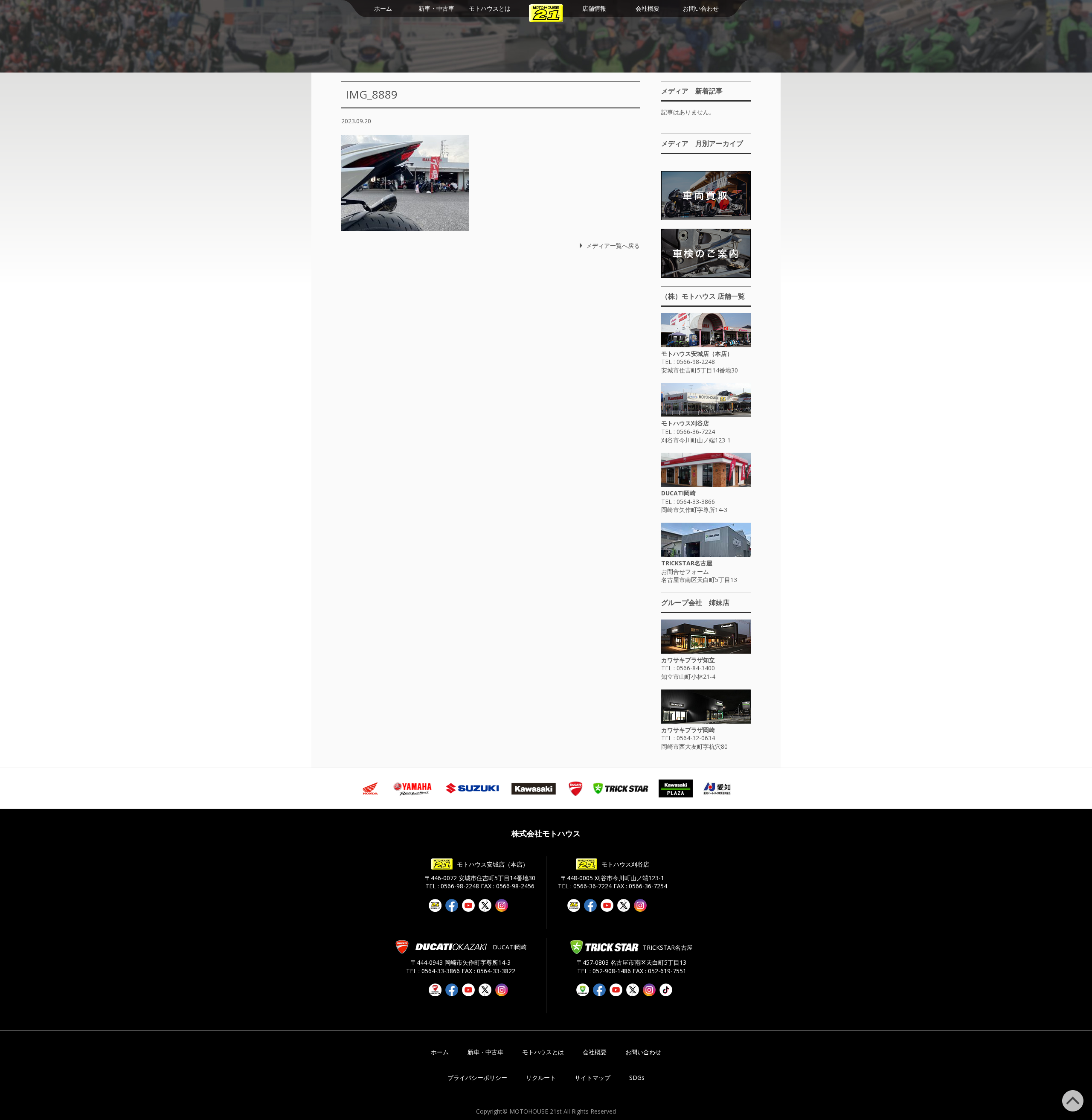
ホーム (383, 8)
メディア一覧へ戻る (613, 245)
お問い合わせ (701, 8)
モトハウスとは (490, 8)
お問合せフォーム (685, 571)
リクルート (541, 1077)
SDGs (637, 1077)
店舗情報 (594, 8)
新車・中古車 (436, 8)
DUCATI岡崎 (678, 493)
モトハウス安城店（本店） (697, 353)
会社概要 (647, 8)
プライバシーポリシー (477, 1077)
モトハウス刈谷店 (685, 423)
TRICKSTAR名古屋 (686, 563)
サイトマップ (592, 1077)
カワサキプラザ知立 (688, 660)
